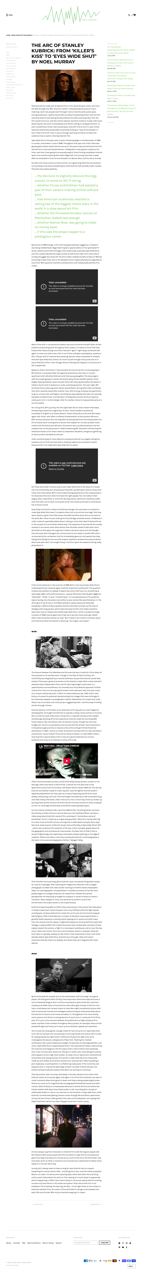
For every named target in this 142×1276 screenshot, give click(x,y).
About (8, 1243)
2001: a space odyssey (13, 58)
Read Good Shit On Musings (22, 35)
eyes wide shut (11, 63)
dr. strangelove (11, 60)
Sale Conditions (34, 1243)
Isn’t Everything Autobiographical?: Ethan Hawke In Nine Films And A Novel (121, 50)
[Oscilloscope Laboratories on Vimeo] (119, 1247)
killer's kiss (10, 71)
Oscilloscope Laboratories (21, 1262)
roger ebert (9, 90)
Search (59, 1243)
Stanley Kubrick (11, 93)
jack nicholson (11, 68)
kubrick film (10, 74)
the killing (9, 95)
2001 (7, 55)
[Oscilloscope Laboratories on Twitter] (130, 1243)
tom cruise (9, 98)
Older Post (38, 1204)
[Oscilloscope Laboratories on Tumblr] (126, 1247)
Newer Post (95, 1204)
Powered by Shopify (12, 1265)
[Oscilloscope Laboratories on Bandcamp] (119, 1243)
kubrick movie (11, 77)
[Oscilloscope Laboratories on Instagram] (126, 1243)
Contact (16, 1243)
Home (8, 35)
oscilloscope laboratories (14, 85)
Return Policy (48, 1243)
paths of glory (10, 87)
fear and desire (11, 66)
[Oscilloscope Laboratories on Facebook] (123, 1243)
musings (9, 79)
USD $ (131, 1266)
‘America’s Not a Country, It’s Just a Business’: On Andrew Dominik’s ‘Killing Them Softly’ (121, 76)
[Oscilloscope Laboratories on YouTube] (123, 1247)
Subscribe (110, 122)
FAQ (23, 1243)
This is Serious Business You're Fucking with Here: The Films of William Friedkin (120, 63)
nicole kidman (11, 82)
